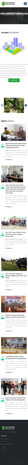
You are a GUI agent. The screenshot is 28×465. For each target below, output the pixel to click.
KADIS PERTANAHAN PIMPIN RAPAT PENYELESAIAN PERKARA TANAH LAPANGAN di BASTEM (16, 145)
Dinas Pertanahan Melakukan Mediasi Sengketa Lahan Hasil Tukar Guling (15, 275)
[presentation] (2, 105)
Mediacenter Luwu (6, 449)
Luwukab (4, 447)
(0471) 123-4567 (6, 441)
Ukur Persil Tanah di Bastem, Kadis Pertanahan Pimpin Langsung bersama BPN (15, 234)
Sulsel (3, 451)
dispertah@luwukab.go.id (8, 444)
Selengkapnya (8, 159)
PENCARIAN (13, 80)
